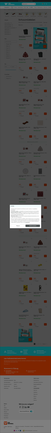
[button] (33, 226)
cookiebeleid (27, 222)
